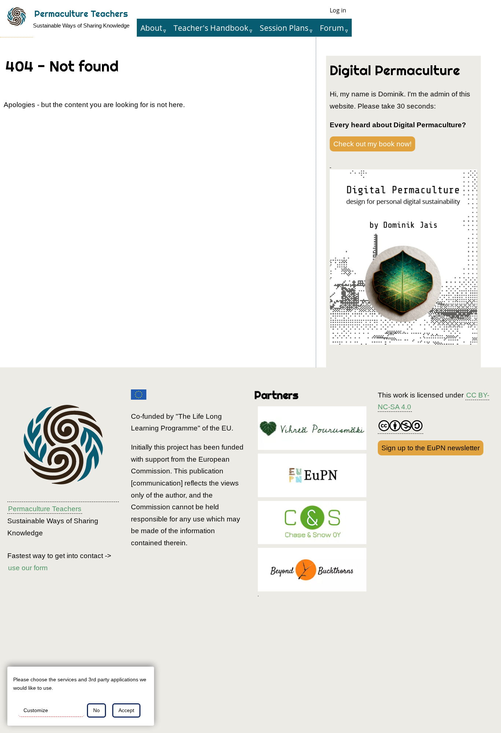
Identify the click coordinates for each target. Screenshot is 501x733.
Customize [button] (35, 710)
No (96, 710)
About (151, 27)
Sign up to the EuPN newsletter (430, 448)
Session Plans (284, 27)
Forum (332, 27)
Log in (338, 10)
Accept (126, 710)
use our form (28, 568)
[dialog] (80, 696)
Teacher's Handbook (210, 27)
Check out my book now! (372, 144)
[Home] (16, 18)
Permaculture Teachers (81, 13)
